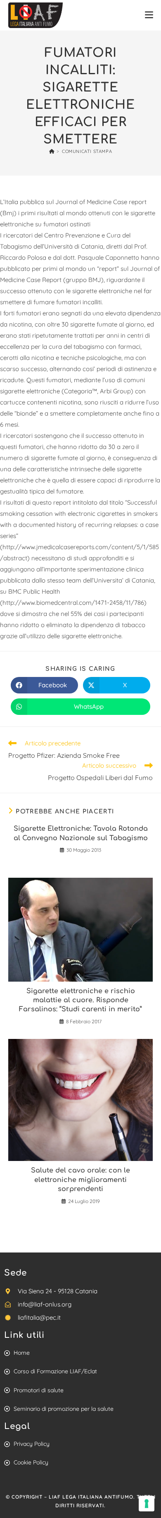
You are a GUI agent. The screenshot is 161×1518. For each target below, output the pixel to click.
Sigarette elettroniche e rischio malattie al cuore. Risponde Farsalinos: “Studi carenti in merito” (80, 1000)
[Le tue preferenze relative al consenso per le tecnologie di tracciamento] (146, 1503)
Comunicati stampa (87, 151)
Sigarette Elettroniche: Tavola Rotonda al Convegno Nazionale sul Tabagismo (81, 833)
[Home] (51, 151)
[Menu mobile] (149, 15)
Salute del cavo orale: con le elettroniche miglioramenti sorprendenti (80, 1180)
